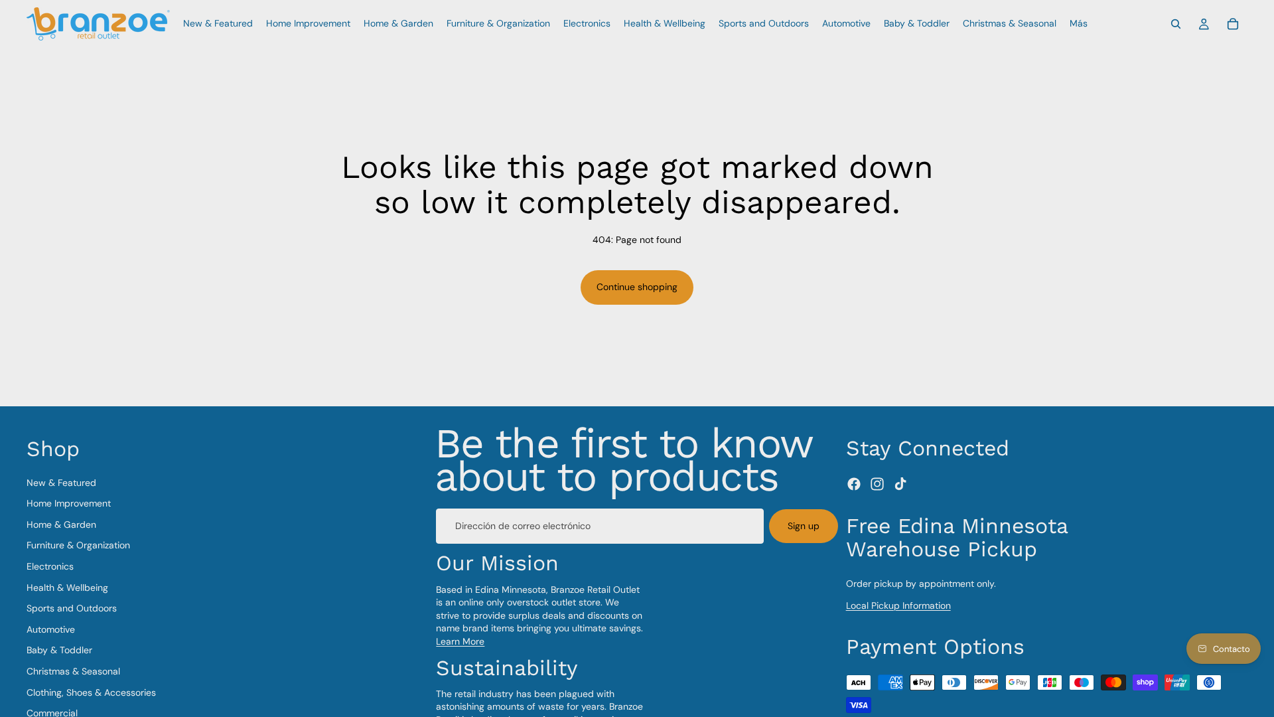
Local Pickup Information (898, 606)
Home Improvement (69, 504)
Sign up (803, 526)
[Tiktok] (900, 485)
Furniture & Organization (78, 546)
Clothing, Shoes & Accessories (91, 692)
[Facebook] (854, 485)
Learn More (460, 641)
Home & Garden (61, 524)
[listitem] (1078, 23)
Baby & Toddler (59, 651)
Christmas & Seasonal (73, 671)
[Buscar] (1175, 24)
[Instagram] (877, 485)
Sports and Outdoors (72, 609)
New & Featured (61, 483)
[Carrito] (1232, 24)
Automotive (51, 629)
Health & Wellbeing (67, 588)
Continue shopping (637, 287)
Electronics (50, 566)
